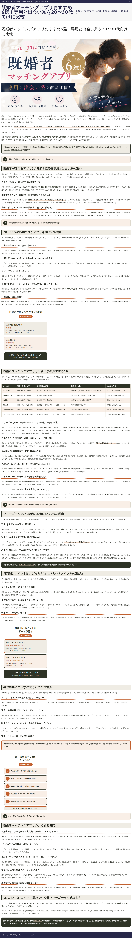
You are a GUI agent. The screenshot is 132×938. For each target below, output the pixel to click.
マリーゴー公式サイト (26, 565)
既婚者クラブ (70, 147)
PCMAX (118, 147)
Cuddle (91, 147)
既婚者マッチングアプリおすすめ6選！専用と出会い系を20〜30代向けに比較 (25, 2)
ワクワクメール (16, 150)
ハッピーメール (8, 410)
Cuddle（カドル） (7, 456)
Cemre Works (31, 935)
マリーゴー (48, 147)
